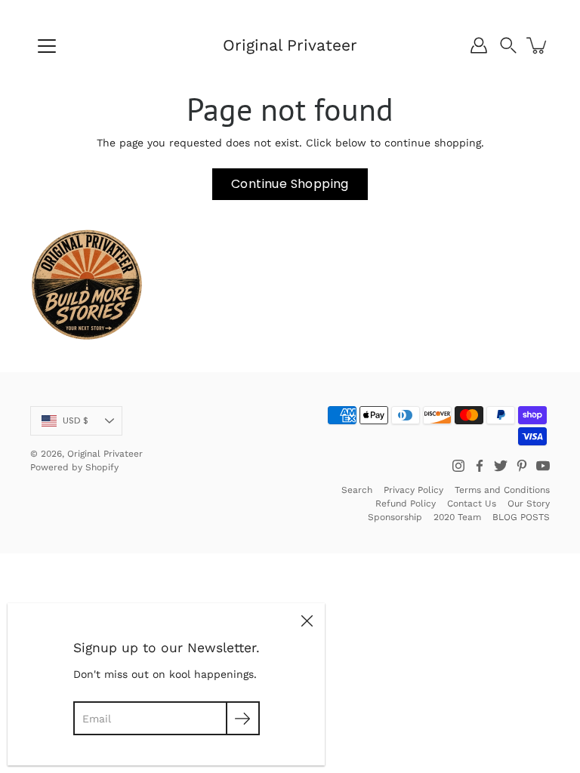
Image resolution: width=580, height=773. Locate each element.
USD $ (75, 420)
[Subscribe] (243, 718)
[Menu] (46, 46)
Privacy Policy (413, 490)
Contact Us (471, 503)
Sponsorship (395, 517)
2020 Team (457, 517)
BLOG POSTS (521, 517)
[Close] (306, 621)
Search (356, 490)
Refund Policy (405, 503)
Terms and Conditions (502, 490)
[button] (508, 45)
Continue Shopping (290, 183)
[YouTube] (543, 466)
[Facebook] (479, 466)
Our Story (529, 503)
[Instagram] (458, 466)
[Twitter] (501, 466)
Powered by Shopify (74, 467)
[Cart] (538, 45)
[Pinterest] (522, 466)
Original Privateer (290, 44)
